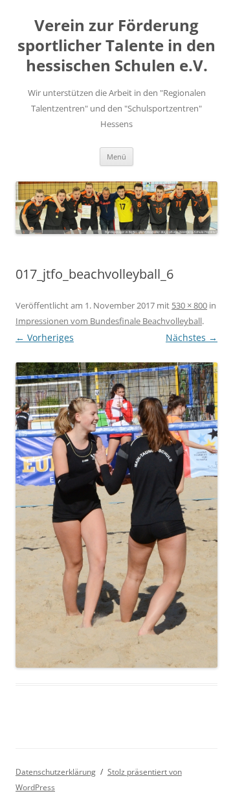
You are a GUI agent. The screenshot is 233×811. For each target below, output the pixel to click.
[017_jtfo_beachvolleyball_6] (116, 515)
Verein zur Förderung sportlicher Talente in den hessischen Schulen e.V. (116, 46)
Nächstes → (191, 337)
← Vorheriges (45, 337)
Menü (116, 156)
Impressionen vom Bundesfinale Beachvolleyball (109, 321)
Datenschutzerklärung (56, 771)
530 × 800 (189, 305)
